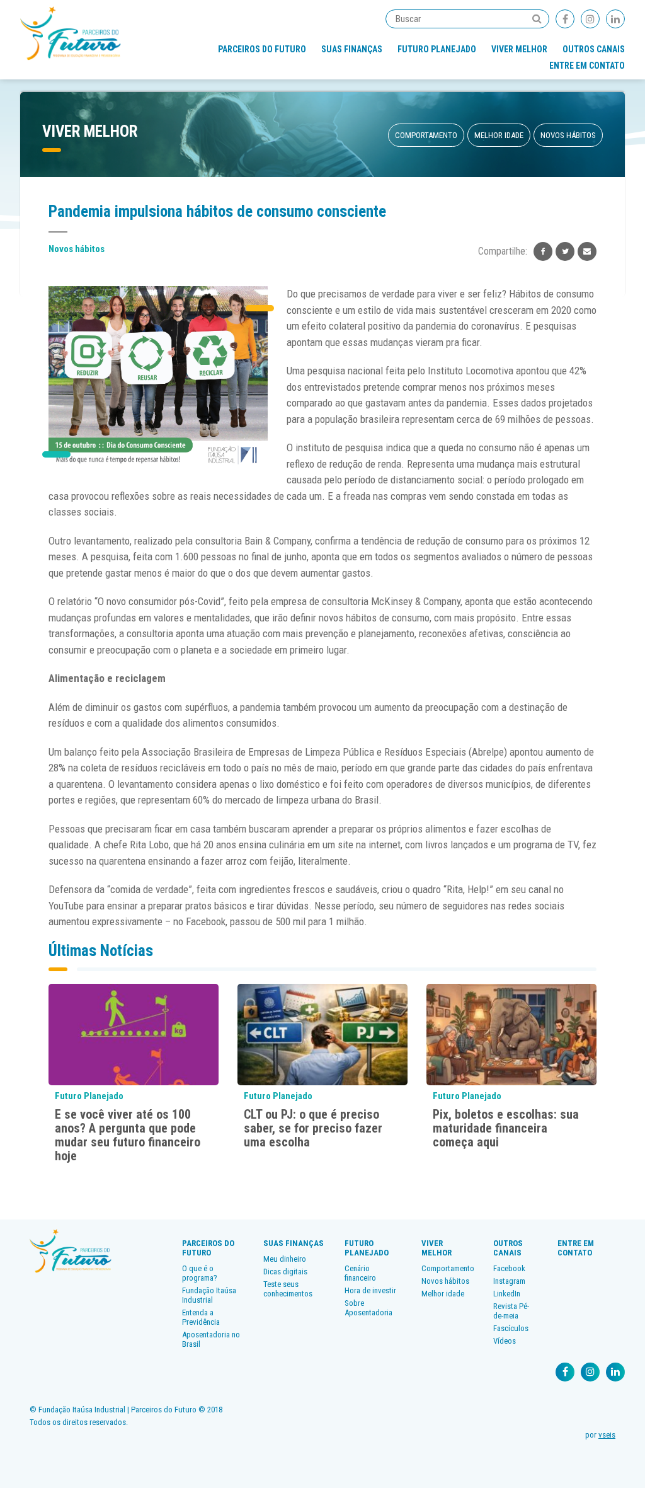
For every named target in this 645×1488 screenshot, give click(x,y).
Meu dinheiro (284, 1259)
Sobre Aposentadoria (368, 1307)
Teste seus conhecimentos (287, 1288)
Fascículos (510, 1328)
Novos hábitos (568, 135)
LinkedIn (506, 1293)
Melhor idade (498, 135)
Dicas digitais (285, 1271)
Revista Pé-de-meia (511, 1310)
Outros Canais (593, 49)
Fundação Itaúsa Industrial (209, 1295)
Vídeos (504, 1341)
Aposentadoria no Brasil (211, 1339)
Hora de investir (370, 1290)
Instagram (509, 1281)
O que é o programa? (199, 1273)
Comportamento (426, 135)
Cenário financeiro (360, 1273)
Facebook (509, 1268)
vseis (606, 1434)
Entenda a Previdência (201, 1317)
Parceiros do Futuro (262, 49)
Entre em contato (587, 66)
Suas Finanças (351, 49)
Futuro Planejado (436, 49)
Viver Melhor (519, 49)
